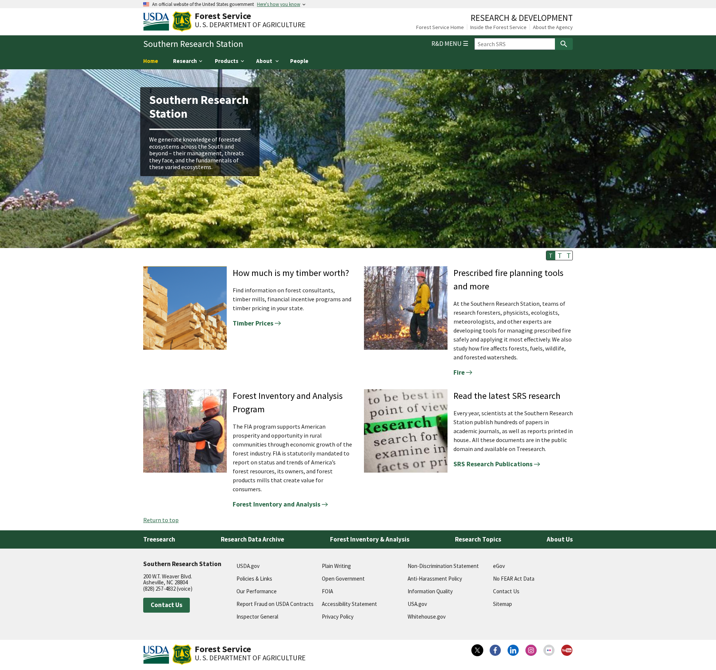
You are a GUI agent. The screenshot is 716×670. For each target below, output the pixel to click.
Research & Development (522, 17)
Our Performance (256, 591)
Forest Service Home (440, 27)
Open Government (343, 578)
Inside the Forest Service (498, 27)
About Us (560, 539)
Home (150, 60)
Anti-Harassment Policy (435, 578)
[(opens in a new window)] (477, 650)
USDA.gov (248, 565)
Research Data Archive (252, 539)
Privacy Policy (338, 616)
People (299, 60)
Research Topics (478, 539)
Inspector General (257, 616)
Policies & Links (254, 578)
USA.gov (417, 603)
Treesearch (159, 539)
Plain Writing (336, 565)
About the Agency (553, 27)
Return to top (161, 520)
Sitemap (502, 603)
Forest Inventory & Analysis (369, 539)
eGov (499, 565)
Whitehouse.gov (427, 616)
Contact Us (166, 605)
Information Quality (430, 591)
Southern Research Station (193, 44)
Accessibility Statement (349, 603)
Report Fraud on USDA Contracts (275, 603)
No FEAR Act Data (513, 578)
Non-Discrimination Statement (443, 565)
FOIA (327, 591)
